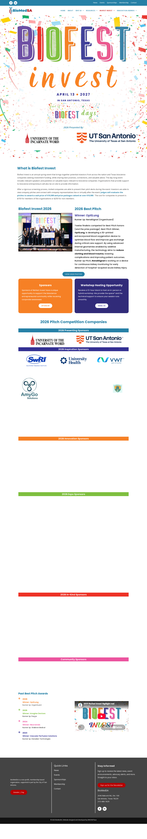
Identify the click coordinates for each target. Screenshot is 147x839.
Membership (124, 2)
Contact (134, 2)
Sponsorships (112, 2)
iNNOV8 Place (92, 820)
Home (63, 10)
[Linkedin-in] (15, 3)
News (95, 2)
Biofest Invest (106, 10)
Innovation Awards (125, 10)
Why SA (79, 10)
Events (102, 2)
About (70, 10)
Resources (90, 10)
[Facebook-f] (11, 3)
